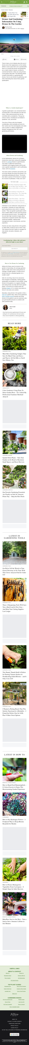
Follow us (17, 59)
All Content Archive (14, 980)
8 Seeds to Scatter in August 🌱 (16, 6)
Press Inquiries (8, 978)
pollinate (9, 162)
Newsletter (24, 59)
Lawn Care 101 (21, 1002)
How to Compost (21, 1004)
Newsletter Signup (7, 975)
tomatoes (12, 168)
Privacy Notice (10, 253)
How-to (22, 28)
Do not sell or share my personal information (14, 1029)
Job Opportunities (21, 978)
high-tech (4, 294)
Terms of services (16, 252)
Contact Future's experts (14, 1021)
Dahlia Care (14, 993)
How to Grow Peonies (21, 991)
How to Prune (7, 1002)
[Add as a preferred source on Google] (14, 1034)
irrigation (8, 288)
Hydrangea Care (7, 986)
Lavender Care (7, 991)
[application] (14, 143)
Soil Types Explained (8, 1004)
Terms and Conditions (14, 1023)
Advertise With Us (21, 975)
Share (5, 59)
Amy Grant (9, 27)
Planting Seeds (21, 999)
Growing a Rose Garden (21, 988)
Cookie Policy (14, 1027)
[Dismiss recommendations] (27, 10)
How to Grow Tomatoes (21, 986)
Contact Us (21, 973)
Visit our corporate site (21, 1040)
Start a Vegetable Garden (14, 1006)
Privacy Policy (14, 1025)
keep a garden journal (8, 296)
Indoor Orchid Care (7, 988)
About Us (7, 973)
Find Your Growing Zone (7, 999)
